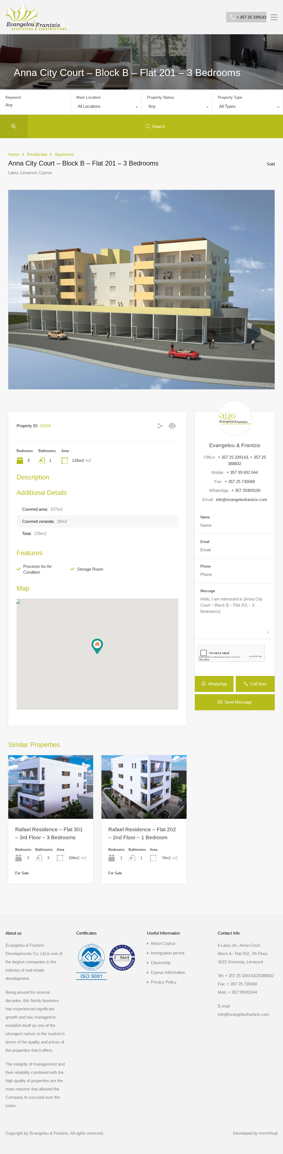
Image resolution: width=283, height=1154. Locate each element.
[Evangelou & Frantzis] (36, 27)
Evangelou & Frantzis (234, 445)
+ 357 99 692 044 (242, 472)
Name (205, 517)
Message (207, 591)
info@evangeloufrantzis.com (241, 499)
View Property (51, 806)
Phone (205, 566)
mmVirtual (268, 1133)
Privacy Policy (164, 982)
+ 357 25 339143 (251, 17)
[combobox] (106, 107)
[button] (103, 654)
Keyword (13, 97)
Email (204, 542)
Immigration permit (167, 953)
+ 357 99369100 (245, 490)
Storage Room (90, 569)
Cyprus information (168, 972)
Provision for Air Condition (37, 569)
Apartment (64, 154)
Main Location (88, 97)
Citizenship (161, 963)
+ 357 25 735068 (240, 481)
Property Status (160, 97)
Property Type (230, 97)
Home (13, 154)
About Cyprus (163, 943)
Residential (37, 154)
